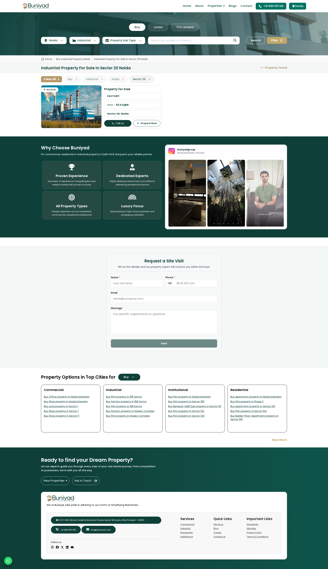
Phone (170, 277)
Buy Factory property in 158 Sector (126, 401)
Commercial (187, 524)
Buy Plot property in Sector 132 (186, 411)
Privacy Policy (254, 532)
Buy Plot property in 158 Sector (124, 406)
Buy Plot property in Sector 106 (186, 401)
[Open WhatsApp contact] (8, 561)
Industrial (185, 528)
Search (256, 40)
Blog (216, 528)
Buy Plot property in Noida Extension (189, 396)
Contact (246, 6)
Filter (274, 40)
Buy (137, 27)
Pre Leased (185, 27)
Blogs (232, 6)
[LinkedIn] (67, 547)
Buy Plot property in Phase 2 (246, 401)
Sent (164, 343)
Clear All (51, 79)
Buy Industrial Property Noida (73, 59)
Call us (120, 123)
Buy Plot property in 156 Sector (124, 396)
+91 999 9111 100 (273, 6)
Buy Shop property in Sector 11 (61, 416)
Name (115, 277)
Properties (216, 6)
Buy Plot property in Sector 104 (248, 411)
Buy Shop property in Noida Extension (66, 401)
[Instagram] (52, 547)
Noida (299, 6)
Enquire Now (149, 123)
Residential (186, 532)
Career (218, 532)
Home (187, 6)
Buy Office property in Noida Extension (67, 396)
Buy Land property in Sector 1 (61, 406)
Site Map (251, 528)
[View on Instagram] (187, 193)
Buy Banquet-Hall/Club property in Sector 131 (194, 406)
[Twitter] (62, 547)
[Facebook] (57, 547)
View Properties (55, 481)
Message (116, 308)
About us (218, 524)
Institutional (186, 536)
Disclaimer (252, 524)
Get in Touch (82, 481)
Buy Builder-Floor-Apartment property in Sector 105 (254, 417)
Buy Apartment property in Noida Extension (256, 396)
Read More (279, 440)
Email (114, 292)
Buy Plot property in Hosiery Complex (128, 416)
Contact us (220, 536)
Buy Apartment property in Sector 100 (252, 406)
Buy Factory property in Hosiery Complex (130, 411)
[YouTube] (72, 547)
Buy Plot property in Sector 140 (186, 416)
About (199, 6)
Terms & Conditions (257, 536)
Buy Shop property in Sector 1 (61, 411)
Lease (158, 27)
